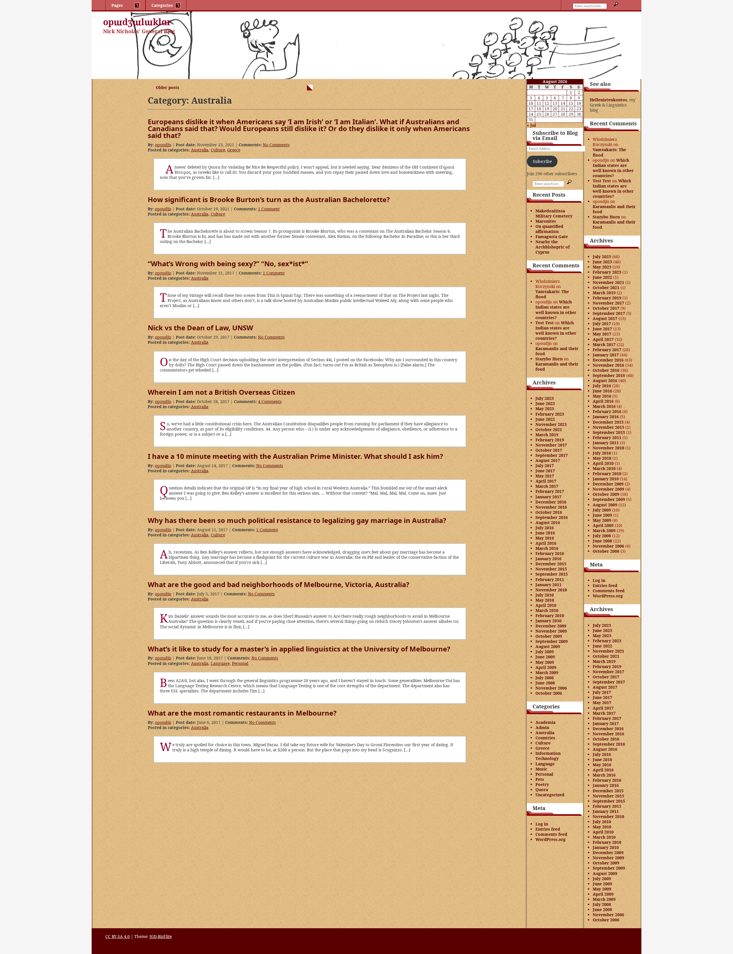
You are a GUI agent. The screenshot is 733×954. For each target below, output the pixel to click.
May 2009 (544, 662)
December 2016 (550, 502)
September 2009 (551, 641)
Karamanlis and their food (556, 351)
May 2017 (544, 476)
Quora (541, 789)
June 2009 (545, 656)
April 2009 (545, 667)
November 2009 (551, 631)
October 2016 (548, 512)
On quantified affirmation (549, 229)
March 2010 (546, 610)
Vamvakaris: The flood (552, 294)
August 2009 (547, 646)
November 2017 (551, 445)
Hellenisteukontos (608, 99)
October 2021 (548, 429)
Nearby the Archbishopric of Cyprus (552, 247)
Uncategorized (549, 794)
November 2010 (551, 589)
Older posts (167, 87)
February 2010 (549, 615)
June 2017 (545, 470)
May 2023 (544, 408)
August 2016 (547, 522)
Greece (233, 150)
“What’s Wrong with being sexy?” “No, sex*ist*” (228, 263)
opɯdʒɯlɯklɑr (137, 22)
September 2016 (551, 517)
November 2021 (551, 424)
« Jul (531, 125)
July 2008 (544, 677)
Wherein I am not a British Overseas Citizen (221, 392)
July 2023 (544, 398)
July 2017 (544, 465)
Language (220, 663)
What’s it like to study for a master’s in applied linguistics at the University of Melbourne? (299, 648)
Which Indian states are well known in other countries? (555, 309)
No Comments (276, 144)
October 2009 (548, 636)
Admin (542, 727)
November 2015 (551, 569)
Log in (541, 824)
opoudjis (163, 144)
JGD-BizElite (160, 936)
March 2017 (546, 486)
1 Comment (269, 209)
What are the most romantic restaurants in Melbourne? (242, 713)
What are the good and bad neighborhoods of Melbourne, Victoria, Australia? (278, 584)
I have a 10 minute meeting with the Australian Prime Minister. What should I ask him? (295, 456)
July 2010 (544, 595)
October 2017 (548, 450)
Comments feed (551, 834)
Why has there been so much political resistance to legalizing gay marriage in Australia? (297, 520)
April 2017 (545, 481)
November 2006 (551, 688)
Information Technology (548, 755)
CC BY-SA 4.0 (117, 936)
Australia (199, 150)
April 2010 (545, 605)
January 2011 (548, 584)
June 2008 (545, 683)
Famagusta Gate (551, 236)
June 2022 (545, 419)
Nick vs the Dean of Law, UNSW (200, 327)
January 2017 (548, 496)
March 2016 (546, 548)
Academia (545, 722)
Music (541, 769)
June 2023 (545, 403)
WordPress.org (550, 839)
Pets (539, 779)
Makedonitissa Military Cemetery (553, 213)
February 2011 (549, 579)
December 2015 (550, 563)
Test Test (544, 322)
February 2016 (549, 553)
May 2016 (544, 538)
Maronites (545, 221)
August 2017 (547, 460)
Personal (240, 663)
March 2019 (546, 434)
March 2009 (546, 672)
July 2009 (544, 651)
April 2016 (545, 543)
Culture (218, 150)
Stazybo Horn (549, 359)
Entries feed (547, 829)
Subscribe (542, 161)
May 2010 (544, 600)
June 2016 (545, 533)
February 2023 (549, 414)
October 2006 (548, 693)
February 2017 (549, 491)
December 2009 (550, 626)
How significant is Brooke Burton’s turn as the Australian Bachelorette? (269, 199)
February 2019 (549, 440)
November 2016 (551, 507)
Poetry (542, 784)
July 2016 (544, 527)
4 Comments (269, 401)
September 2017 (551, 455)
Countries (545, 737)
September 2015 (551, 574)
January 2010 (548, 620)
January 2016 (548, 558)
